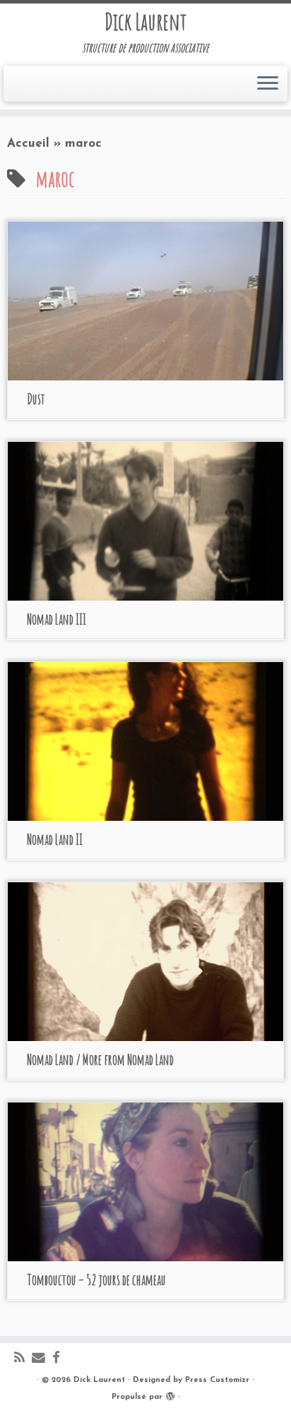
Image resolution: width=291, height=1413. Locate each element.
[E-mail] (42, 1359)
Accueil (28, 144)
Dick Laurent (145, 21)
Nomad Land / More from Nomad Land (100, 1060)
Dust (36, 399)
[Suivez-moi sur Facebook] (59, 1359)
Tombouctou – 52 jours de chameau (96, 1280)
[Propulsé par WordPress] (170, 1395)
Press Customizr (217, 1380)
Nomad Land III (56, 619)
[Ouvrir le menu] (267, 84)
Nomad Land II (55, 839)
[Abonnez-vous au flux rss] (23, 1359)
